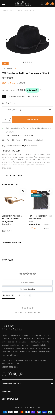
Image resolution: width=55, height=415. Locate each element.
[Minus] (10, 120)
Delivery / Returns (12, 176)
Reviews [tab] (6, 295)
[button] (48, 39)
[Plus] (10, 118)
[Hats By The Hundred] (23, 3)
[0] (45, 3)
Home (4, 10)
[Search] (42, 3)
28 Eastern (7, 68)
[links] (4, 374)
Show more (6, 168)
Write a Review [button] (28, 282)
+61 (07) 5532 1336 (10, 367)
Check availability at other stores (20, 135)
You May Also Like (12, 243)
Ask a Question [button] (29, 289)
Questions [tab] (23, 295)
